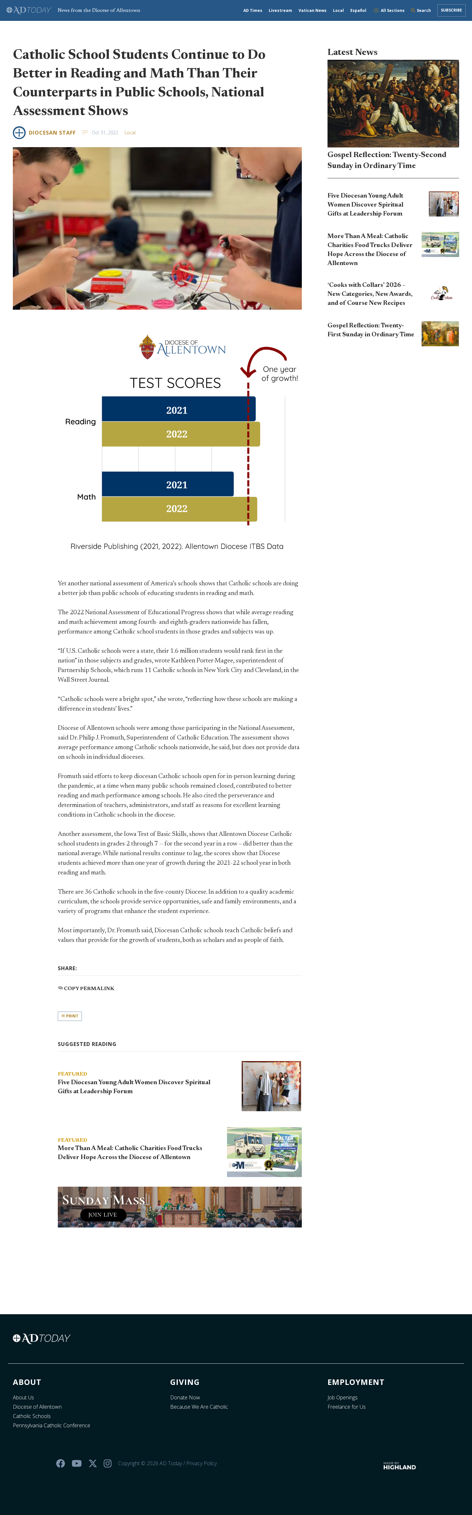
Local (338, 10)
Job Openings (343, 1397)
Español (358, 10)
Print (71, 1016)
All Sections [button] (393, 10)
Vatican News (313, 10)
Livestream (280, 10)
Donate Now (185, 1397)
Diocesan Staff (52, 132)
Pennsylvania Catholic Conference (51, 1425)
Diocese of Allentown (37, 1406)
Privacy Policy (201, 1463)
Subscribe (451, 10)
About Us (23, 1397)
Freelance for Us (347, 1406)
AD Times (252, 10)
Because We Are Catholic (199, 1406)
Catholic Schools (32, 1416)
